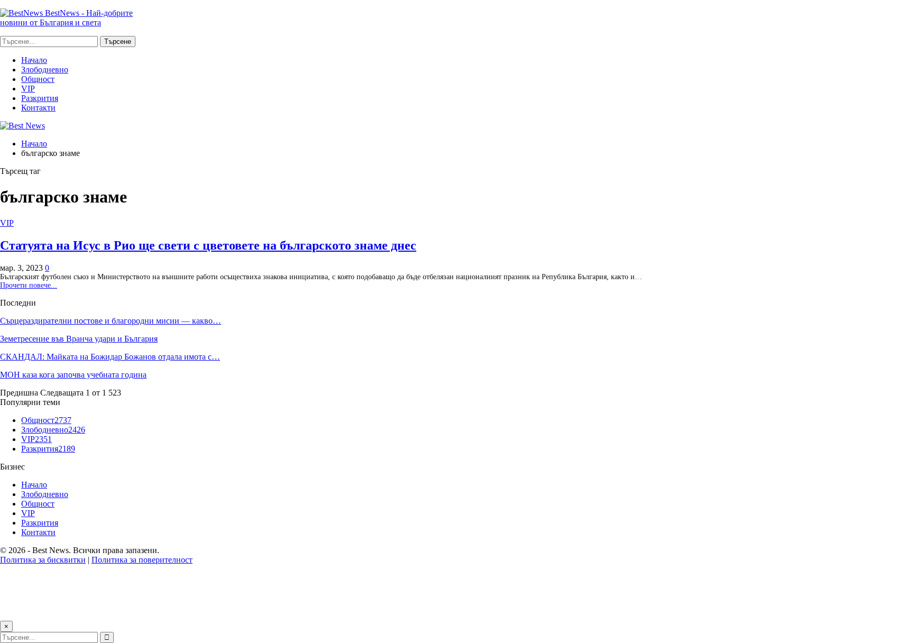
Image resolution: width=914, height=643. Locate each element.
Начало (34, 60)
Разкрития (39, 98)
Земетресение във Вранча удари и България (79, 338)
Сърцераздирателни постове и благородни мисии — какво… (110, 320)
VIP (28, 88)
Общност (37, 79)
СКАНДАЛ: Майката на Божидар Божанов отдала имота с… (110, 356)
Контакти (38, 107)
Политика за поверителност (142, 559)
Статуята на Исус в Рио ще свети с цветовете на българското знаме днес (208, 245)
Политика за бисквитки (43, 559)
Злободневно (44, 69)
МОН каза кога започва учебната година (73, 374)
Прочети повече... (28, 285)
